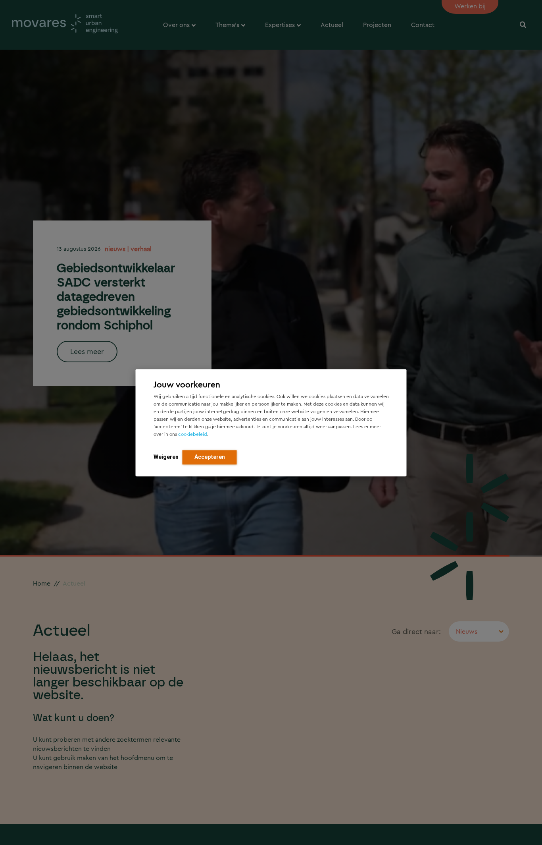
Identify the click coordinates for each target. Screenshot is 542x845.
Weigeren (166, 456)
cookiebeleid (192, 433)
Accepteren (209, 456)
